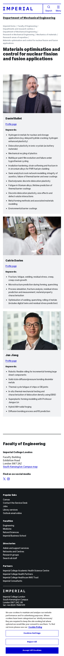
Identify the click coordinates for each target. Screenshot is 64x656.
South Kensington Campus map (20, 466)
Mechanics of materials (46, 34)
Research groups (11, 554)
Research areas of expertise (15, 37)
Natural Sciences (11, 532)
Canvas (6, 499)
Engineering (8, 525)
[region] (32, 632)
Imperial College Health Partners (18, 574)
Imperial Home (9, 26)
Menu (58, 10)
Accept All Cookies (32, 650)
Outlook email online (12, 513)
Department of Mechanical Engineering (29, 18)
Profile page (11, 124)
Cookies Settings (32, 633)
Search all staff (10, 558)
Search (48, 10)
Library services (10, 509)
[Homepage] (23, 9)
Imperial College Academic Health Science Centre (26, 570)
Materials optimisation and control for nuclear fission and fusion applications (30, 41)
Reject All (32, 642)
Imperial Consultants (12, 581)
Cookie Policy (35, 627)
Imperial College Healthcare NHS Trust (21, 577)
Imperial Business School (14, 535)
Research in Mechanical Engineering (18, 34)
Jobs (5, 506)
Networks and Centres (13, 551)
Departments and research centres (18, 29)
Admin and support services (16, 548)
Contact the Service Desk (15, 503)
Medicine (7, 529)
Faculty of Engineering (27, 26)
